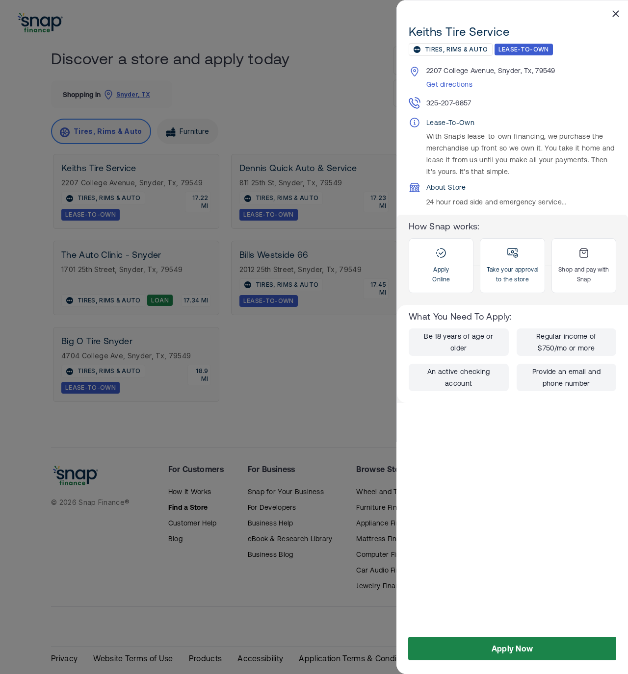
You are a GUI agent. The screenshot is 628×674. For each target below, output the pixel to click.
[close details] (616, 13)
